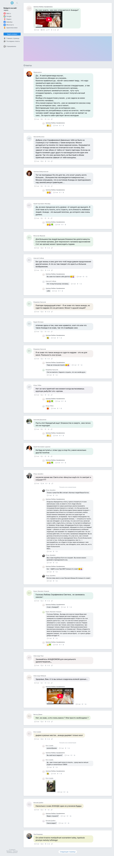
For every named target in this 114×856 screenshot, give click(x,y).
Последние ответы (13, 41)
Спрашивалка (11, 46)
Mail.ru (8, 13)
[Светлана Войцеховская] (29, 173)
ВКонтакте (10, 25)
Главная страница (12, 38)
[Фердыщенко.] (29, 74)
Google (8, 16)
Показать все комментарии (67, 487)
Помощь (15, 851)
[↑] (52, 30)
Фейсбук (9, 22)
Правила (9, 851)
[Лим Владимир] (29, 836)
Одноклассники (11, 28)
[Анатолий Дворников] (29, 421)
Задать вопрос (12, 34)
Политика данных (12, 852)
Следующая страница (67, 852)
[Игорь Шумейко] (29, 476)
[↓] (55, 30)
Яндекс (8, 19)
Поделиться (57, 30)
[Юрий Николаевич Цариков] (29, 448)
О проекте (12, 849)
